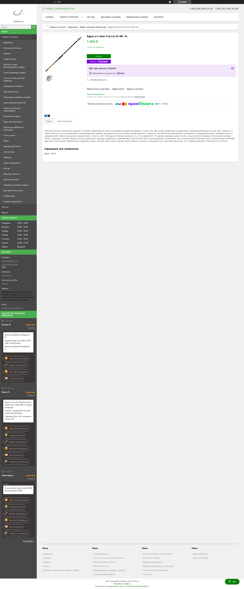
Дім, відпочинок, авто (13, 190)
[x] (49, 116)
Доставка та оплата (110, 17)
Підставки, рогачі (11, 91)
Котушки (47, 558)
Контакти (158, 17)
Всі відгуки (28, 541)
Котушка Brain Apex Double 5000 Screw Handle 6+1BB (18, 489)
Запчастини (9, 152)
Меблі (6, 141)
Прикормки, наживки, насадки (17, 97)
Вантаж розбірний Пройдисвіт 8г (17, 336)
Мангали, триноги (11, 174)
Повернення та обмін (137, 17)
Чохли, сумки (9, 135)
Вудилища (8, 42)
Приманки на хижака (13, 86)
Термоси (7, 157)
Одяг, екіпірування (12, 163)
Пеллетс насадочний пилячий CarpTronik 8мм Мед (17, 412)
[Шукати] (34, 27)
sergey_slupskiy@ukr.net (12, 308)
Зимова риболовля (12, 146)
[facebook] (45, 116)
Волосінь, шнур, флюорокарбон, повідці (14, 65)
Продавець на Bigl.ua (122, 584)
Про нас (5, 207)
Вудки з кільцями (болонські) (93, 27)
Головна (49, 17)
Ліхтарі (7, 168)
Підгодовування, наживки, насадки (109, 570)
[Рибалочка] (18, 13)
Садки (46, 566)
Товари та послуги (10, 37)
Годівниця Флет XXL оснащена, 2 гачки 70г (18, 417)
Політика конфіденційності (138, 586)
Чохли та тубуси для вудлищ (155, 570)
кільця (136, 136)
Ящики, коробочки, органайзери (12, 109)
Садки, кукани (10, 59)
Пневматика (9, 196)
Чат (234, 582)
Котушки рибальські (13, 48)
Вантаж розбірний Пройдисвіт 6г (17, 347)
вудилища (60, 133)
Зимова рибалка (200, 554)
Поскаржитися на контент (115, 586)
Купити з (94, 61)
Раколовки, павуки (12, 116)
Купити (99, 56)
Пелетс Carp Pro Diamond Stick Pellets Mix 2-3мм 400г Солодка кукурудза (18, 404)
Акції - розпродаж (200, 558)
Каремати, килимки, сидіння (16, 185)
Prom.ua (135, 581)
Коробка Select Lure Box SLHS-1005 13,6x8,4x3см (18, 342)
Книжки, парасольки (13, 201)
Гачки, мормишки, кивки (14, 72)
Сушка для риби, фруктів (15, 102)
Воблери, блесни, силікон (104, 562)
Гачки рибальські (101, 554)
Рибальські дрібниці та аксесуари (14, 128)
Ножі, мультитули (11, 179)
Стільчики (147, 574)
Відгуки (5, 212)
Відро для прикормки (13, 121)
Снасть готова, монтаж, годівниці (14, 79)
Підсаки (7, 53)
